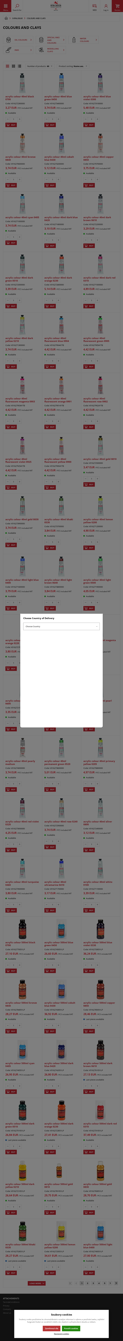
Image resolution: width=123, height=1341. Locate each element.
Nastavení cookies (61, 1333)
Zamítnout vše (51, 1328)
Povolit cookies (71, 1328)
